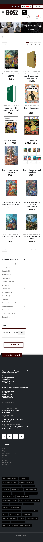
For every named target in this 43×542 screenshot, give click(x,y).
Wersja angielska (7, 313)
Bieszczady (16, 485)
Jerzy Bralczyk (18, 493)
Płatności (4, 455)
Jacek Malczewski (30, 489)
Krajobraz (4, 285)
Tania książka (27, 514)
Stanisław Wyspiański (30, 511)
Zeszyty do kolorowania (14, 168)
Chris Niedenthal (28, 485)
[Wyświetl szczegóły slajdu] (21, 27)
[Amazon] (15, 436)
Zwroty (4, 458)
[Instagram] (18, 6)
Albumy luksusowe (7, 264)
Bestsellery (7, 485)
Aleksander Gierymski (10, 482)
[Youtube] (15, 6)
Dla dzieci (5, 267)
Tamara (5, 514)
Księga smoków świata (10, 500)
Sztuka (35, 71)
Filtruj (21, 332)
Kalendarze (14, 71)
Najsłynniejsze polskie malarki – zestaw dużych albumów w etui (32, 76)
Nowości (5, 504)
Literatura (4, 289)
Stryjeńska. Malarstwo (11, 140)
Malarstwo (26, 138)
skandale (6, 507)
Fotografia (5, 278)
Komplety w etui (27, 71)
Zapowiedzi (6, 522)
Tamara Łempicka (15, 514)
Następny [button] (40, 26)
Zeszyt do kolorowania (10, 525)
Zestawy (4, 317)
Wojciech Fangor (32, 518)
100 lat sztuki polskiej (10, 478)
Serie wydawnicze (7, 306)
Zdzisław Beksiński (18, 522)
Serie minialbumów (7, 303)
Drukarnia (7, 71)
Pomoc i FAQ (5, 464)
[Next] (39, 44)
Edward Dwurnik (17, 489)
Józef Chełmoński (22, 496)
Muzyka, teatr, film (7, 292)
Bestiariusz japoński (26, 482)
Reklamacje (5, 460)
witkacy (21, 518)
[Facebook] (12, 6)
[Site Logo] (12, 12)
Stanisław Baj (15, 507)
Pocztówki (35, 168)
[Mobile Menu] (3, 12)
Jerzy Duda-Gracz (31, 493)
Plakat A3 (11, 200)
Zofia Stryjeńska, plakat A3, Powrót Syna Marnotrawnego (32, 204)
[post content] (11, 59)
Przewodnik (5, 299)
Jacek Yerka (7, 493)
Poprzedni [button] (2, 26)
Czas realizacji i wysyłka (9, 453)
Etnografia (5, 274)
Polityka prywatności (8, 451)
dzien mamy (6, 489)
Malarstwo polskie (17, 105)
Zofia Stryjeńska (35, 105)
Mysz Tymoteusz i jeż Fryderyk (29, 500)
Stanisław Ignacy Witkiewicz (12, 511)
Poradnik (26, 105)
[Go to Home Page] (2, 37)
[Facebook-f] (4, 436)
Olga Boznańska (16, 504)
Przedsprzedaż (6, 462)
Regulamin (5, 448)
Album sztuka (24, 478)
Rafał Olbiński (28, 504)
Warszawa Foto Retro (9, 518)
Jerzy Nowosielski (9, 496)
